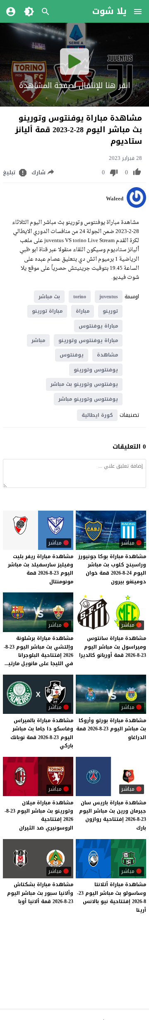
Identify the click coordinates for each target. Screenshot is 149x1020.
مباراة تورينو (47, 311)
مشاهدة (107, 354)
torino (79, 296)
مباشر (38, 340)
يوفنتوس (72, 354)
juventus (108, 296)
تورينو (110, 311)
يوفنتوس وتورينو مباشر (88, 399)
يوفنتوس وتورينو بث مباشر (84, 384)
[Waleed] (136, 206)
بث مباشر (49, 296)
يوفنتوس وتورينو (96, 369)
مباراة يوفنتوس (98, 325)
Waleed (114, 199)
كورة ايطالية (97, 415)
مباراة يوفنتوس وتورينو (88, 340)
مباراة (82, 311)
